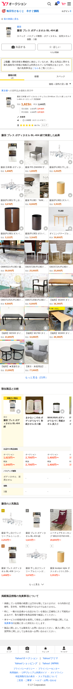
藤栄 (19, 26)
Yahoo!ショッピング (26, 663)
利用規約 (14, 672)
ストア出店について (47, 676)
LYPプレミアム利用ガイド (34, 672)
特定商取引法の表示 (25, 676)
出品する (21, 46)
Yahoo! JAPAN (50, 663)
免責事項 (8, 623)
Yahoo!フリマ (50, 658)
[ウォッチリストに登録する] (18, 411)
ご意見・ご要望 (24, 680)
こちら (35, 68)
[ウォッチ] (13, 106)
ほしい (56, 46)
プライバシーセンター (49, 668)
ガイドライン (56, 672)
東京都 (4, 91)
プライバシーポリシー (24, 668)
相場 (36, 76)
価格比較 (12, 76)
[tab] (12, 76)
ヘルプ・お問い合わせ (45, 680)
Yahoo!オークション (26, 658)
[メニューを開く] (69, 3)
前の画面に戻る (11, 19)
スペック (61, 76)
